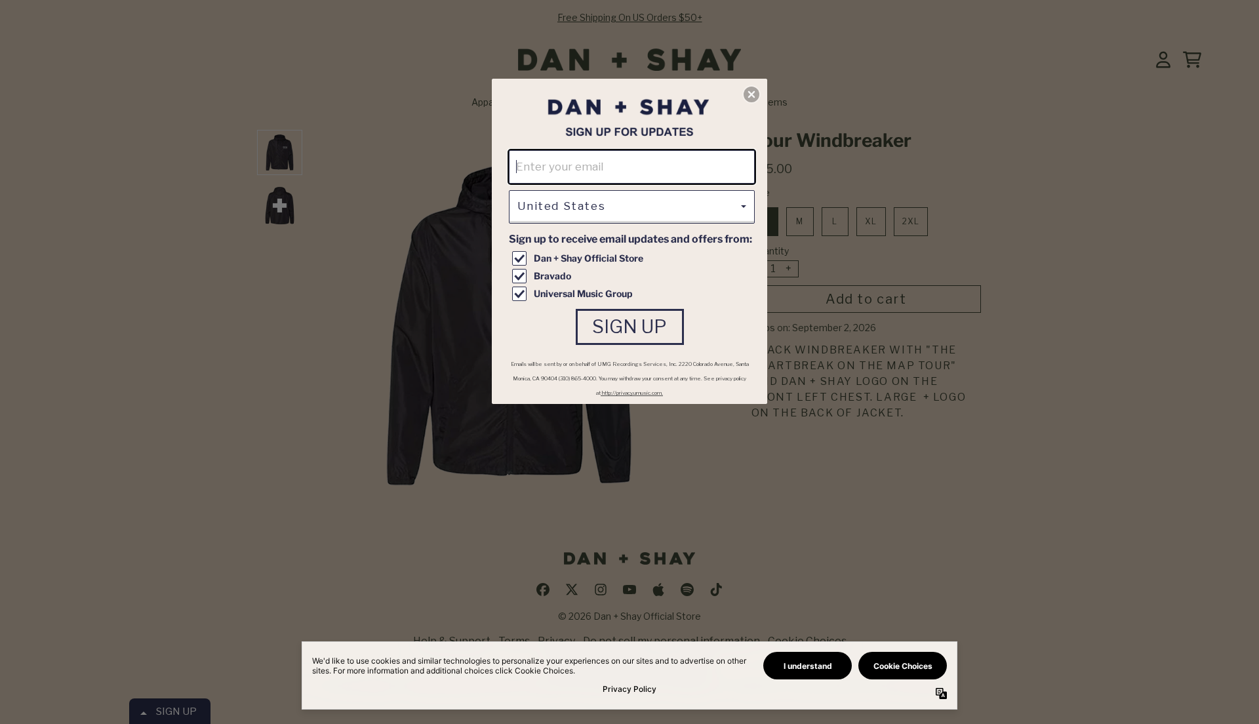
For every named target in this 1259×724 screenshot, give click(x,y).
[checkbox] (633, 258)
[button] (751, 94)
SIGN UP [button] (629, 326)
